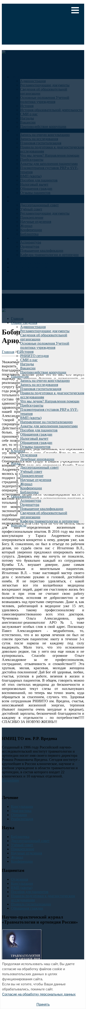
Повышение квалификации (41, 509)
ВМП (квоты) (31, 418)
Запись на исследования (39, 385)
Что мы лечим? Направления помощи (49, 401)
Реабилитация (22, 819)
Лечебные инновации (37, 459)
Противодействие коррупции (43, 372)
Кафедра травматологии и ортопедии (49, 521)
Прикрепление (31, 476)
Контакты (18, 525)
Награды (27, 364)
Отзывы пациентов (35, 447)
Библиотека (29, 492)
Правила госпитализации (31, 904)
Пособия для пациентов (39, 430)
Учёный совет (31, 471)
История (26, 352)
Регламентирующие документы (44, 331)
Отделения (28, 455)
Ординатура (29, 505)
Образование (21, 496)
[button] (75, 10)
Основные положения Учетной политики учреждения (44, 345)
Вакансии (28, 368)
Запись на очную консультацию (45, 381)
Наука (15, 463)
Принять (43, 1004)
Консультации (22, 806)
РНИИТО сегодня (34, 356)
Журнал (26, 484)
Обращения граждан (36, 434)
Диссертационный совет (39, 467)
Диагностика (21, 811)
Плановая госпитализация (40, 389)
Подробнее (10, 780)
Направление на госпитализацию (46, 422)
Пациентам (20, 376)
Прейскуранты (31, 405)
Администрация (33, 327)
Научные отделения (35, 480)
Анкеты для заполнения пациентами (49, 426)
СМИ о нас (29, 360)
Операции (19, 815)
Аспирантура (30, 500)
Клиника (18, 451)
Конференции (31, 488)
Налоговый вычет (34, 438)
